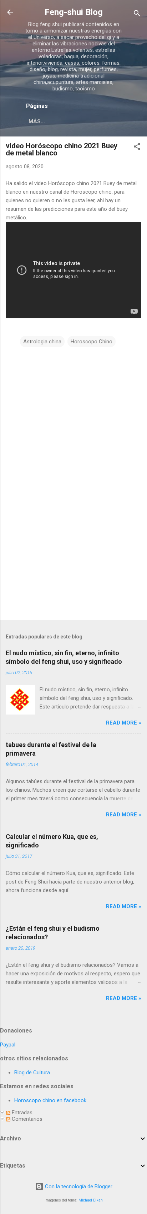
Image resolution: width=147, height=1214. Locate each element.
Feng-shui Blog (74, 12)
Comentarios (26, 1119)
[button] (137, 147)
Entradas (21, 1112)
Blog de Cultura (32, 1072)
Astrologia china (42, 341)
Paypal (7, 1044)
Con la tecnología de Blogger (78, 1186)
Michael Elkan (90, 1200)
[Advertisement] (59, 562)
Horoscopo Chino (91, 341)
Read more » (123, 723)
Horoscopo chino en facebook (50, 1100)
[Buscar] (137, 14)
